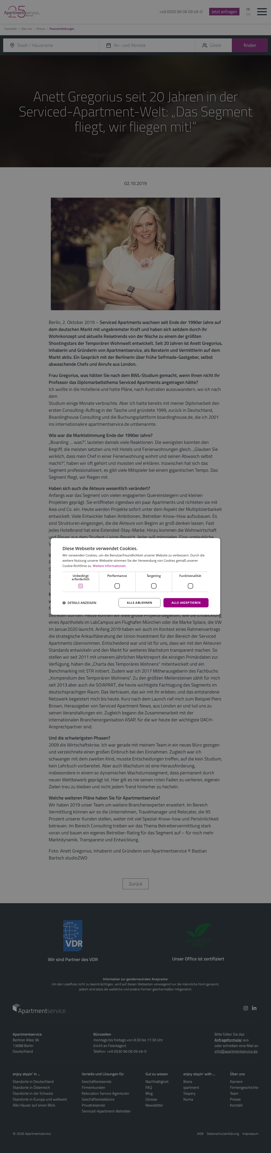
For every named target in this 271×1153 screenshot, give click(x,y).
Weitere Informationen (109, 566)
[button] (79, 602)
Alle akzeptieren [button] (185, 603)
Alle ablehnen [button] (139, 603)
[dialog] (135, 576)
